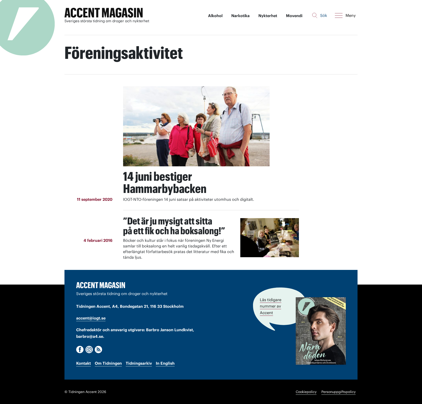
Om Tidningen (108, 363)
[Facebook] (80, 349)
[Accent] (100, 285)
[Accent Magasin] (103, 13)
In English (165, 363)
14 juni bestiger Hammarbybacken (164, 182)
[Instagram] (89, 349)
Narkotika (240, 15)
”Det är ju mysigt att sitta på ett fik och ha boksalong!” (174, 225)
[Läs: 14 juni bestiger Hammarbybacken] (196, 126)
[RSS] (98, 349)
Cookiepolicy (306, 392)
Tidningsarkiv (139, 363)
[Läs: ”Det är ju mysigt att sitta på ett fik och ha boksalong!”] (269, 237)
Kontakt (83, 363)
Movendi (294, 15)
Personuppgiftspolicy (338, 392)
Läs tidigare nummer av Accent (270, 306)
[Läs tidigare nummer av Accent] (321, 330)
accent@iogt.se (91, 318)
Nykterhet (267, 15)
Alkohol (215, 15)
